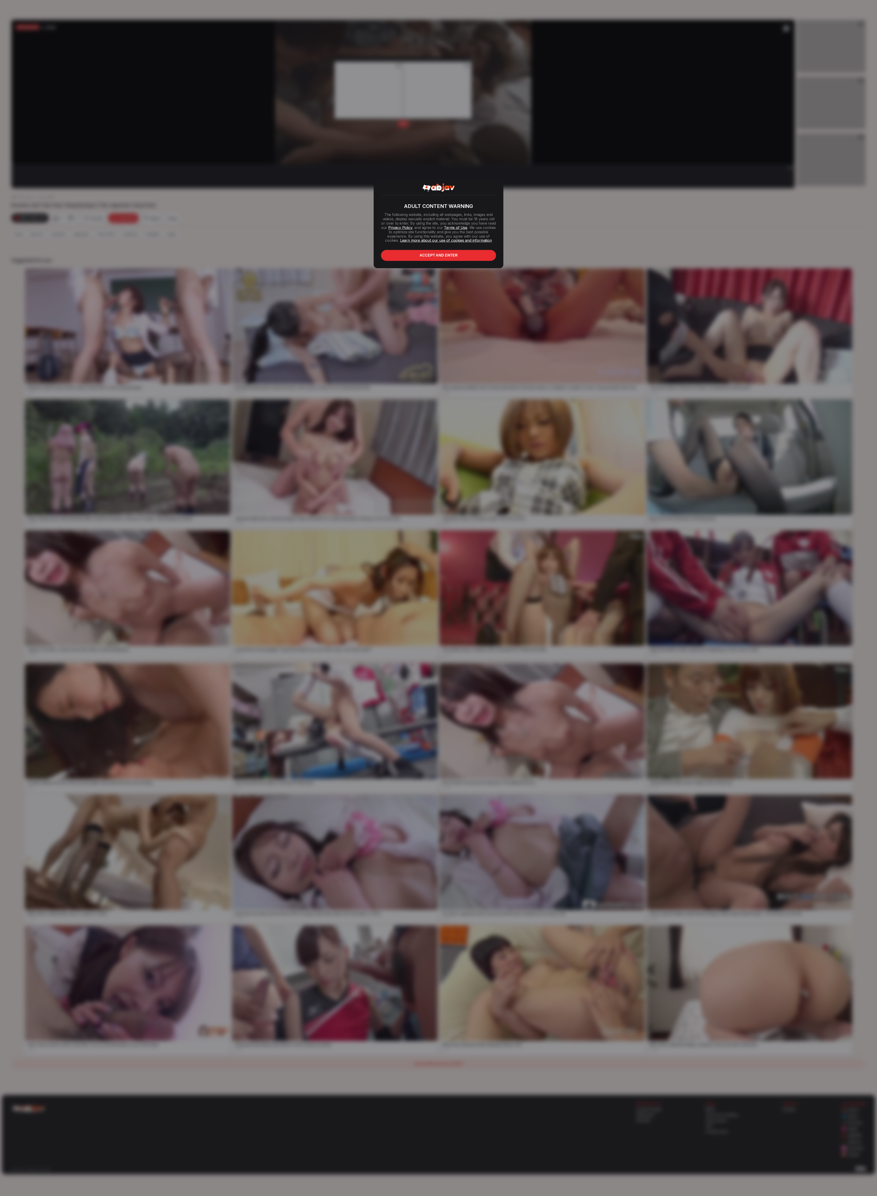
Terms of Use (455, 227)
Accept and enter (439, 255)
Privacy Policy (400, 227)
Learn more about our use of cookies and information (446, 240)
